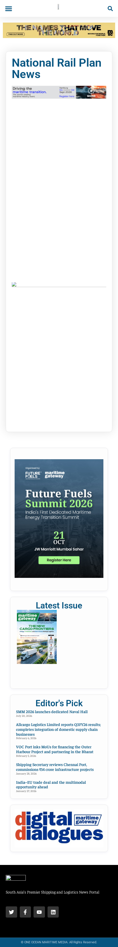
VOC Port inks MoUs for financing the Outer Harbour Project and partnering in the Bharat (54, 749)
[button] (8, 8)
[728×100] (59, 36)
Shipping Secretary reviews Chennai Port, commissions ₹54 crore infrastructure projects (55, 767)
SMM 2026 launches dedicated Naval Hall (52, 711)
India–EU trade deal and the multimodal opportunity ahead (51, 784)
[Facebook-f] (25, 912)
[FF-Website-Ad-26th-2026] (59, 576)
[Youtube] (39, 912)
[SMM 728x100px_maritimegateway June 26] (59, 97)
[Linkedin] (53, 912)
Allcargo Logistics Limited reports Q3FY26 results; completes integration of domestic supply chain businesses (58, 729)
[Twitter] (11, 912)
